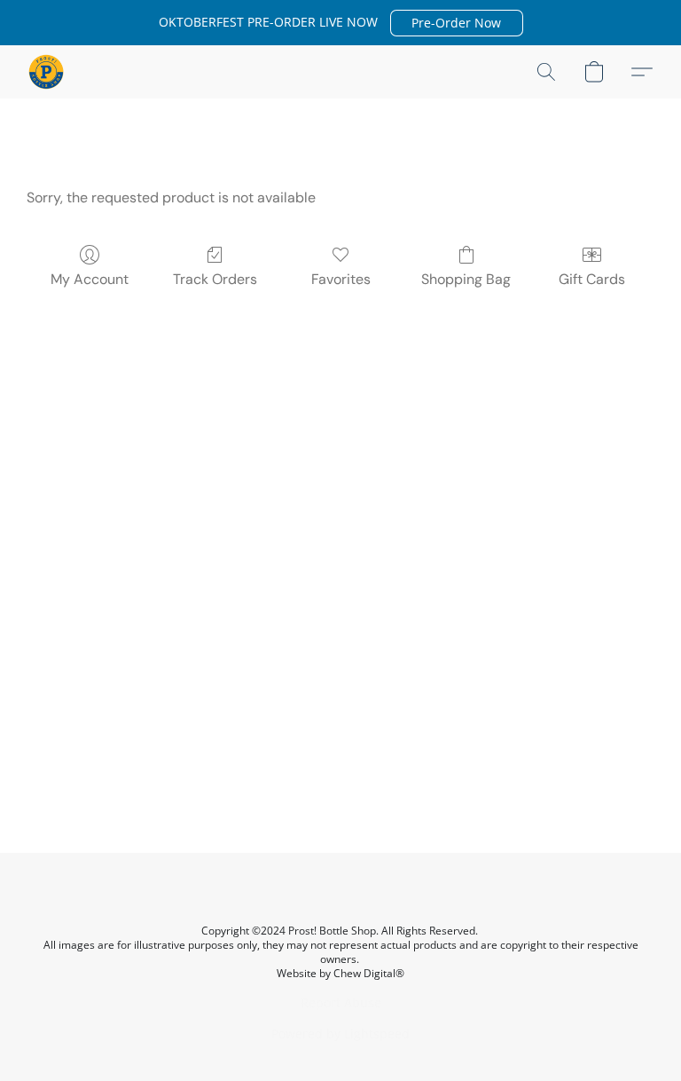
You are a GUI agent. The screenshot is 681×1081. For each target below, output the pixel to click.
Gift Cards (592, 279)
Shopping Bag (466, 279)
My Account (90, 279)
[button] (456, 23)
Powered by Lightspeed (340, 1033)
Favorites (341, 279)
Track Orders (215, 279)
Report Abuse (341, 1002)
